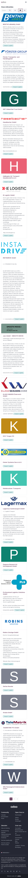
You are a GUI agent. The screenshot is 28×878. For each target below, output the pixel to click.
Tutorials (3, 815)
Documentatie (4, 816)
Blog (16, 841)
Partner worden (5, 844)
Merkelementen (19, 829)
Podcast (17, 839)
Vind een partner (5, 843)
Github (17, 817)
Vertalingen (18, 821)
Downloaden (18, 815)
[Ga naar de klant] (14, 17)
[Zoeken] (10, 10)
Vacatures (17, 835)
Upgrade (3, 832)
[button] (26, 2)
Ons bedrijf (18, 828)
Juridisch (17, 845)
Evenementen (18, 837)
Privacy (23, 845)
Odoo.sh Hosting (5, 828)
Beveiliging (18, 847)
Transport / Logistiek (8, 45)
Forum (2, 818)
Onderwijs (3, 837)
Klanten (17, 843)
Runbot (17, 819)
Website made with (12, 876)
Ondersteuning (5, 830)
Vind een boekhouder (6, 840)
